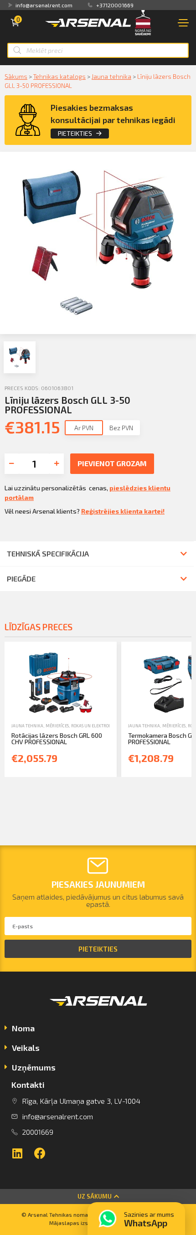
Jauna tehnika (111, 76)
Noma (23, 1028)
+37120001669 (115, 5)
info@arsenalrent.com (43, 5)
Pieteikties (75, 133)
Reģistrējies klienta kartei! (123, 511)
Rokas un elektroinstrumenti (103, 725)
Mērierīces (57, 725)
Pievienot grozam (112, 463)
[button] (98, 1196)
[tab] (98, 1029)
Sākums (16, 76)
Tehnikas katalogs (59, 76)
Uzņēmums (34, 1067)
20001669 (37, 1131)
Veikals (26, 1048)
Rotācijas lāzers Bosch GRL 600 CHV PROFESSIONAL (56, 738)
